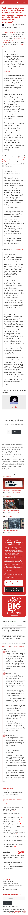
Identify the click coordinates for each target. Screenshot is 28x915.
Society (15, 466)
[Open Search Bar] (18, 2)
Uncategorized (18, 447)
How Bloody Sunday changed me (11, 530)
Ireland (23, 457)
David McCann (15, 883)
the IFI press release (17, 249)
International (17, 454)
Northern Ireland (12, 464)
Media (8, 461)
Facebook (16, 912)
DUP (9, 452)
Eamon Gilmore (15, 452)
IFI (11, 454)
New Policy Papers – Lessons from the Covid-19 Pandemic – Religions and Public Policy (13, 866)
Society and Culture (8, 447)
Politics (20, 444)
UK (8, 469)
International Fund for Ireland (11, 457)
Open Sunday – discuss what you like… (12, 490)
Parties (4, 466)
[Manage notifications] (24, 912)
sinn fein (9, 466)
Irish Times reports (10, 32)
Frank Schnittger (9, 516)
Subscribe (16, 432)
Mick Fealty (10, 881)
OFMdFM (21, 464)
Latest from (6, 852)
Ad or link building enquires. (10, 889)
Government (14, 444)
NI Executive (14, 461)
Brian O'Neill (8, 476)
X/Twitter (11, 912)
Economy (6, 444)
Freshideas (17, 911)
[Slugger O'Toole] (2, 2)
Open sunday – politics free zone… (11, 510)
